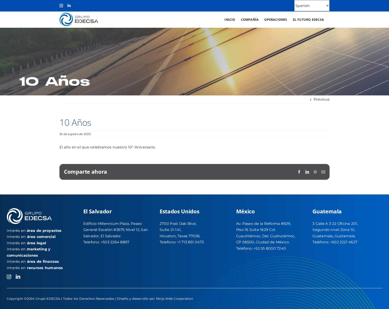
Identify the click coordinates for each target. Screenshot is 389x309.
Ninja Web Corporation (174, 299)
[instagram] (9, 276)
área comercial (41, 237)
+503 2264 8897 (115, 242)
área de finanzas (43, 261)
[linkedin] (18, 276)
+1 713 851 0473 (190, 242)
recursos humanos (45, 268)
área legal (36, 243)
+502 (335, 242)
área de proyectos (44, 230)
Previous (322, 99)
